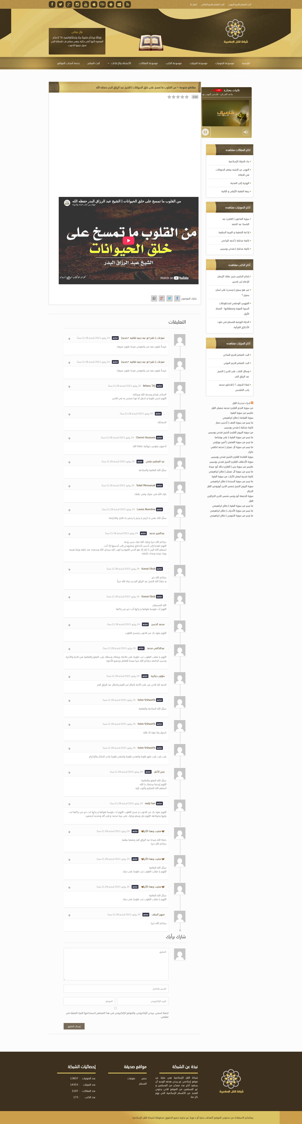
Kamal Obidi (148, 568)
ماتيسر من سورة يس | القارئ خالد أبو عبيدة (231, 466)
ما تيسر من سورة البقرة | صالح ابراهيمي (232, 505)
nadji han (150, 803)
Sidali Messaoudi (145, 485)
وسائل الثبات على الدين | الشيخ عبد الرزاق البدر (233, 374)
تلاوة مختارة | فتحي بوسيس (234, 248)
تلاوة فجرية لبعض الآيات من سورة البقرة (232, 476)
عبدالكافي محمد (156, 648)
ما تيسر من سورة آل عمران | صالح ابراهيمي (231, 471)
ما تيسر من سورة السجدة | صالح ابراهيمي (231, 481)
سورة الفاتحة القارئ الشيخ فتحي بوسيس (232, 456)
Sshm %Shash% (146, 699)
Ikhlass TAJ (149, 385)
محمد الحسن (158, 624)
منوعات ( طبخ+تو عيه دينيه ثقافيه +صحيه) (143, 337)
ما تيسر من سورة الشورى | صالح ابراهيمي (231, 515)
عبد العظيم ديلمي (155, 461)
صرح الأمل (159, 771)
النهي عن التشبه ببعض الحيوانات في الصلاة (232, 172)
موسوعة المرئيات (198, 63)
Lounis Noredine (146, 509)
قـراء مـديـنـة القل (241, 402)
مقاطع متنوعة (187, 87)
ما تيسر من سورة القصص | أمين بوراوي (233, 442)
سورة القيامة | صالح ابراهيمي (238, 417)
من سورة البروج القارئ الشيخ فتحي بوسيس (230, 432)
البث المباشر (94, 63)
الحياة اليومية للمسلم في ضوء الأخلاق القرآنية (233, 324)
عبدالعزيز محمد (157, 533)
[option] (77, 38)
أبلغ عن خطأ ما (242, 75)
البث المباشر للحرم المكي (236, 354)
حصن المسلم (143, 1081)
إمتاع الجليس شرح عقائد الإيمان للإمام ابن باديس (233, 279)
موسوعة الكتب (174, 63)
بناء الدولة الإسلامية (239, 161)
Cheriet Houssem (145, 437)
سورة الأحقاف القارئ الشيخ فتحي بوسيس (231, 461)
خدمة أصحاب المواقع (68, 63)
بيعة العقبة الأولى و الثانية (235, 191)
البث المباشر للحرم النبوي (236, 362)
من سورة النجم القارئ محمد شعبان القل (232, 407)
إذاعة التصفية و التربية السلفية (234, 232)
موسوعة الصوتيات (224, 63)
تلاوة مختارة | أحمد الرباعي (235, 240)
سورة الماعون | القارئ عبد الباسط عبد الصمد (235, 221)
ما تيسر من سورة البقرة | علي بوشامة (234, 437)
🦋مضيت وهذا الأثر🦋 (153, 831)
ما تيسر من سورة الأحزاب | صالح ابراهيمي (231, 510)
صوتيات (131, 1078)
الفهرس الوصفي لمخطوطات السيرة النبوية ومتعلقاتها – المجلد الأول (232, 308)
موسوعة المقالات (148, 63)
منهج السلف (158, 914)
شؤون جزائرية (158, 675)
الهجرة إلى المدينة (239, 183)
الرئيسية (246, 63)
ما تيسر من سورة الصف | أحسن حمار (234, 422)
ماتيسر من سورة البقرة (241, 412)
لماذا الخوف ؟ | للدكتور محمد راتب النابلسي (234, 387)
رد (69, 338)
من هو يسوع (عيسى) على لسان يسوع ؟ (232, 292)
